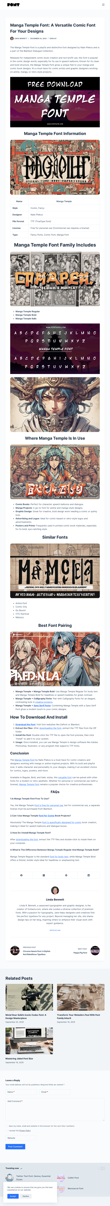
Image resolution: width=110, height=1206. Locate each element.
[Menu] (103, 4)
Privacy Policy (25, 1130)
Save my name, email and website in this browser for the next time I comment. (42, 1126)
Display (53, 38)
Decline (26, 1196)
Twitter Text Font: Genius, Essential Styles (33, 1178)
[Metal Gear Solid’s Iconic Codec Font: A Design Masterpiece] (29, 997)
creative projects (43, 702)
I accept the (20, 1130)
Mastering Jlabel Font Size (19, 1058)
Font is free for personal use (48, 805)
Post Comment (15, 1146)
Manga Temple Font (25, 760)
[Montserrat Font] (61, 1189)
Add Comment (15, 1101)
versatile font (65, 777)
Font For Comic (46, 815)
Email (44, 1092)
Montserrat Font (75, 1188)
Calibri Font (73, 1177)
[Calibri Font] (61, 1178)
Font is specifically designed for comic (61, 822)
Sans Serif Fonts (42, 705)
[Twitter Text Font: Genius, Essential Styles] (10, 1178)
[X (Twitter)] (44, 875)
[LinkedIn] (88, 875)
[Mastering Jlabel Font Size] (29, 1041)
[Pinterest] (66, 875)
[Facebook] (21, 875)
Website (11, 1138)
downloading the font (50, 728)
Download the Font (25, 724)
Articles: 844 (55, 930)
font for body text (59, 856)
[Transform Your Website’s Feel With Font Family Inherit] (80, 997)
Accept (13, 1196)
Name (11, 1092)
